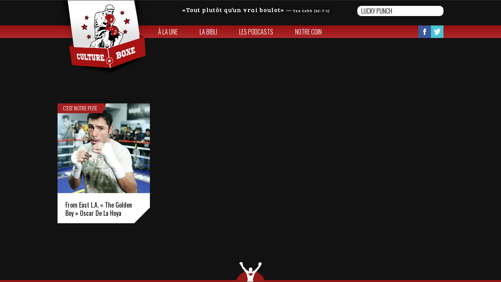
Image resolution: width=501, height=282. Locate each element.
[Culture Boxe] (102, 37)
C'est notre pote (80, 108)
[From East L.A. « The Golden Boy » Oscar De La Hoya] (104, 148)
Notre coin (308, 31)
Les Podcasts (256, 31)
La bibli (208, 31)
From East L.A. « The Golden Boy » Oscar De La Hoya (98, 209)
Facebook (424, 31)
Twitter (437, 31)
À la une (168, 31)
